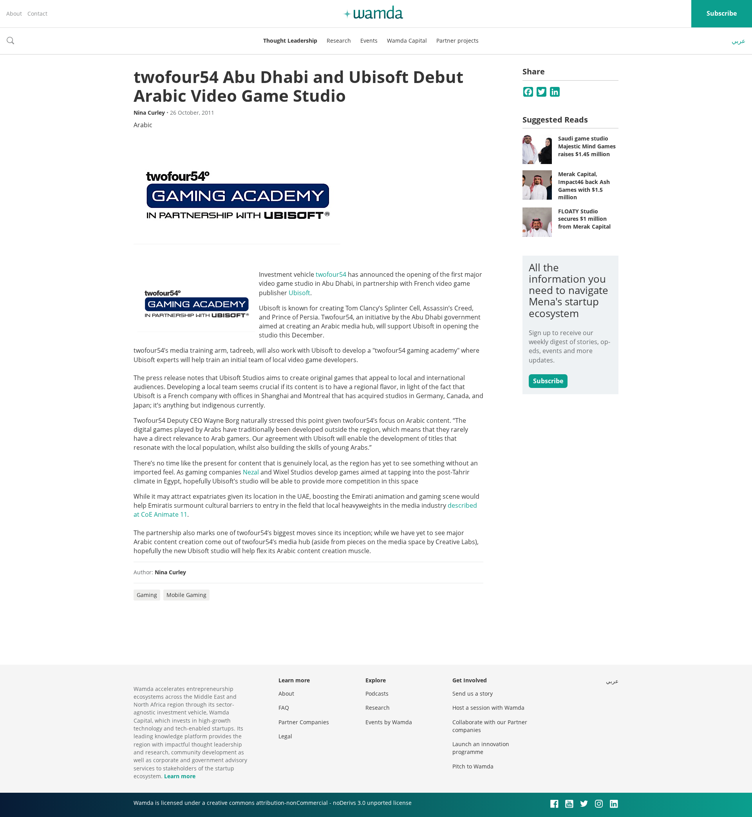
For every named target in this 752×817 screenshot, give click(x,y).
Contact (37, 13)
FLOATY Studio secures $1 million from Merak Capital (584, 218)
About (14, 13)
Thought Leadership (290, 40)
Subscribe (722, 13)
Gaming (147, 595)
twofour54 (331, 274)
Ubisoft (299, 293)
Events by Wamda (388, 722)
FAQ (283, 707)
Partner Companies (303, 722)
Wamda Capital (407, 40)
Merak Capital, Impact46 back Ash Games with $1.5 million (584, 185)
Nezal (251, 472)
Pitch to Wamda (473, 766)
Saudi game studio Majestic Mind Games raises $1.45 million (587, 146)
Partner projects (457, 40)
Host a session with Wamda (488, 707)
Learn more (179, 776)
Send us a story (472, 693)
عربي (739, 41)
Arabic (143, 125)
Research (339, 40)
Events (369, 40)
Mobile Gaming (186, 595)
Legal (285, 736)
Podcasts (377, 693)
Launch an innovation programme (480, 748)
